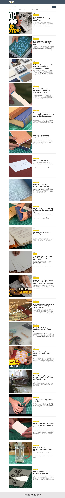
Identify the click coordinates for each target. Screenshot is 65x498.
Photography (38, 9)
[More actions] (54, 13)
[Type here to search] (54, 7)
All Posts (10, 9)
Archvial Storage (26, 9)
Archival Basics (20, 9)
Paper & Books (32, 9)
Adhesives (14, 9)
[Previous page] (28, 490)
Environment (47, 9)
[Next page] (36, 490)
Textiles (43, 9)
